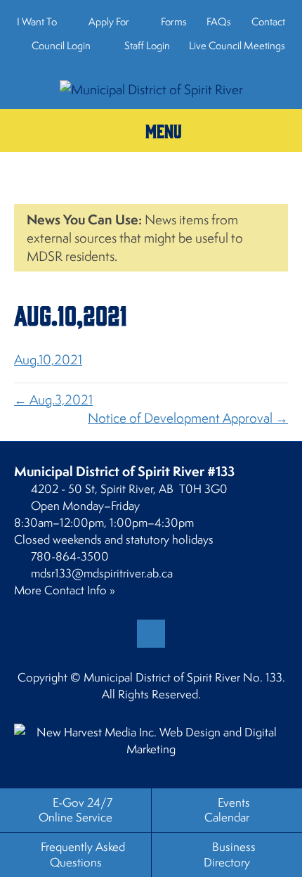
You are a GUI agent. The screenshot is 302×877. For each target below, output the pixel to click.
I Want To (37, 21)
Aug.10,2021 (48, 359)
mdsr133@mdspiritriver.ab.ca (102, 573)
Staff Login (146, 45)
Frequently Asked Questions (83, 854)
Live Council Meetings (237, 45)
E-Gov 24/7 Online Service (75, 810)
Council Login (60, 45)
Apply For (108, 21)
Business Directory (230, 854)
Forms (174, 21)
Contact (268, 21)
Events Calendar (227, 810)
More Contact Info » (64, 590)
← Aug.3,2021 (53, 399)
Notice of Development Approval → (188, 417)
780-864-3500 (70, 556)
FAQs (218, 21)
